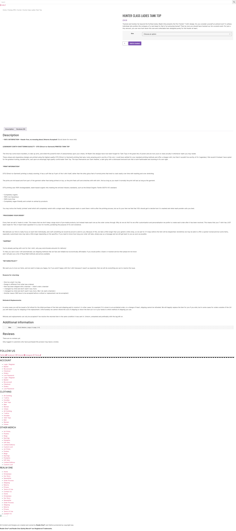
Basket (6, 366)
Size (132, 33)
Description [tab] (9, 129)
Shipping (7, 483)
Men (5, 404)
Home (5, 10)
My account (8, 369)
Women (6, 407)
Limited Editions (9, 445)
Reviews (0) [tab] (20, 129)
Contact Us (8, 491)
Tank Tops (7, 402)
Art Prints (7, 431)
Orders (6, 373)
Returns (6, 485)
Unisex (6, 409)
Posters (6, 434)
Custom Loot (8, 447)
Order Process (9, 480)
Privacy (6, 487)
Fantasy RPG (12, 10)
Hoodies (6, 400)
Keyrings (7, 438)
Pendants (7, 440)
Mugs (5, 436)
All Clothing (8, 396)
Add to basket (135, 43)
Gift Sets (7, 442)
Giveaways (7, 474)
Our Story (7, 476)
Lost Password (9, 375)
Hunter (19, 10)
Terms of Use (8, 489)
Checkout (7, 371)
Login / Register (9, 364)
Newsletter (7, 478)
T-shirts (6, 398)
